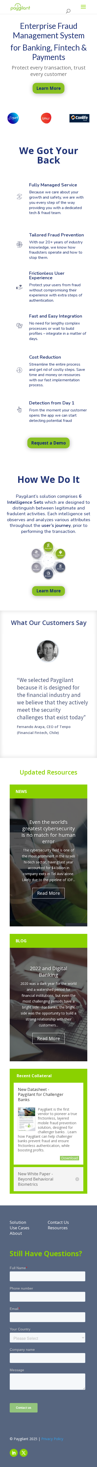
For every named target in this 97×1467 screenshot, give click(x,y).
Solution (18, 1222)
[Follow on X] (24, 1453)
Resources (58, 1228)
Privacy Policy (52, 1438)
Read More (48, 893)
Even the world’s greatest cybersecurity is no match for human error (48, 832)
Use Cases (19, 1228)
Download (69, 1158)
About (16, 1233)
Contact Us (58, 1222)
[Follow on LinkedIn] (14, 1453)
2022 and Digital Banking (48, 971)
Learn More (48, 591)
